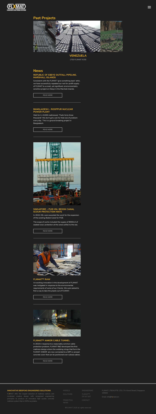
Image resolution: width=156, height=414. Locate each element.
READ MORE (48, 95)
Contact (86, 400)
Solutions (67, 394)
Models (66, 390)
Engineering (87, 390)
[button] (113, 42)
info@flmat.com (113, 397)
